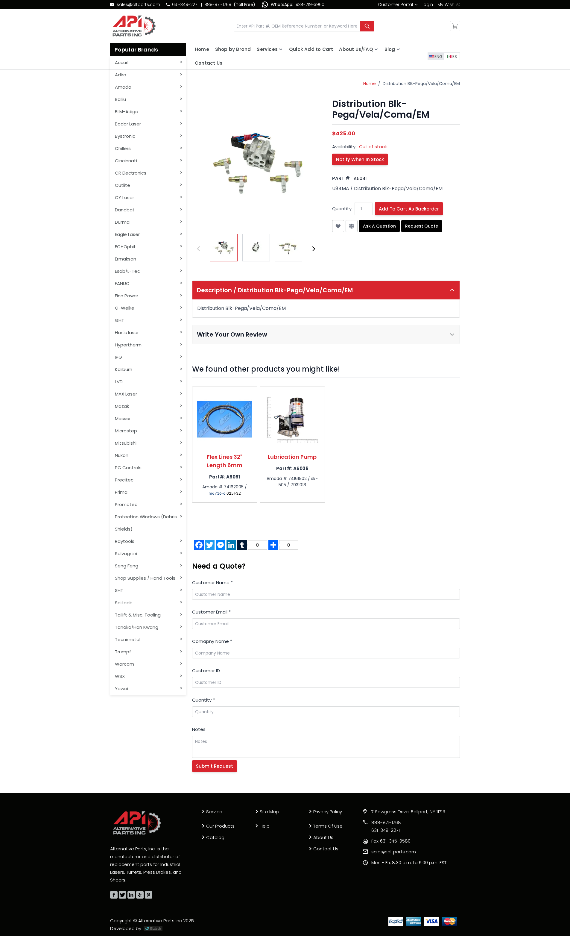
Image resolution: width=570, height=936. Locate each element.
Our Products (220, 826)
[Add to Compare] (352, 226)
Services (267, 49)
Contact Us (208, 63)
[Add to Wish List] (338, 226)
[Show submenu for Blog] (398, 49)
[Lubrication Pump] (292, 419)
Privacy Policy (327, 811)
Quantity (342, 208)
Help (265, 826)
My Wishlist (448, 4)
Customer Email (211, 612)
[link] (397, 4)
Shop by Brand (233, 49)
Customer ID (206, 670)
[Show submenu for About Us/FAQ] (376, 49)
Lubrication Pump (292, 457)
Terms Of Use (328, 826)
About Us (323, 837)
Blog (389, 49)
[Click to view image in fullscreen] (256, 163)
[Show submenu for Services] (281, 49)
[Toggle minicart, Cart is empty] (455, 26)
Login (427, 4)
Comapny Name (212, 641)
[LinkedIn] (131, 895)
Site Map (269, 811)
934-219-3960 (310, 4)
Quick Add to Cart (311, 49)
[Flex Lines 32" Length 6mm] (224, 419)
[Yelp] (140, 895)
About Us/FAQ (356, 49)
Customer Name (212, 582)
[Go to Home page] (134, 26)
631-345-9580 (391, 841)
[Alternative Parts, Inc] (137, 823)
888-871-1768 (217, 4)
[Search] (367, 26)
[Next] (313, 249)
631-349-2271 (185, 4)
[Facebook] (114, 895)
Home (202, 49)
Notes (199, 729)
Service (214, 811)
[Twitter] (122, 895)
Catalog (215, 837)
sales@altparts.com (138, 4)
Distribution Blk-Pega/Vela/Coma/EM (421, 84)
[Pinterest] (148, 895)
